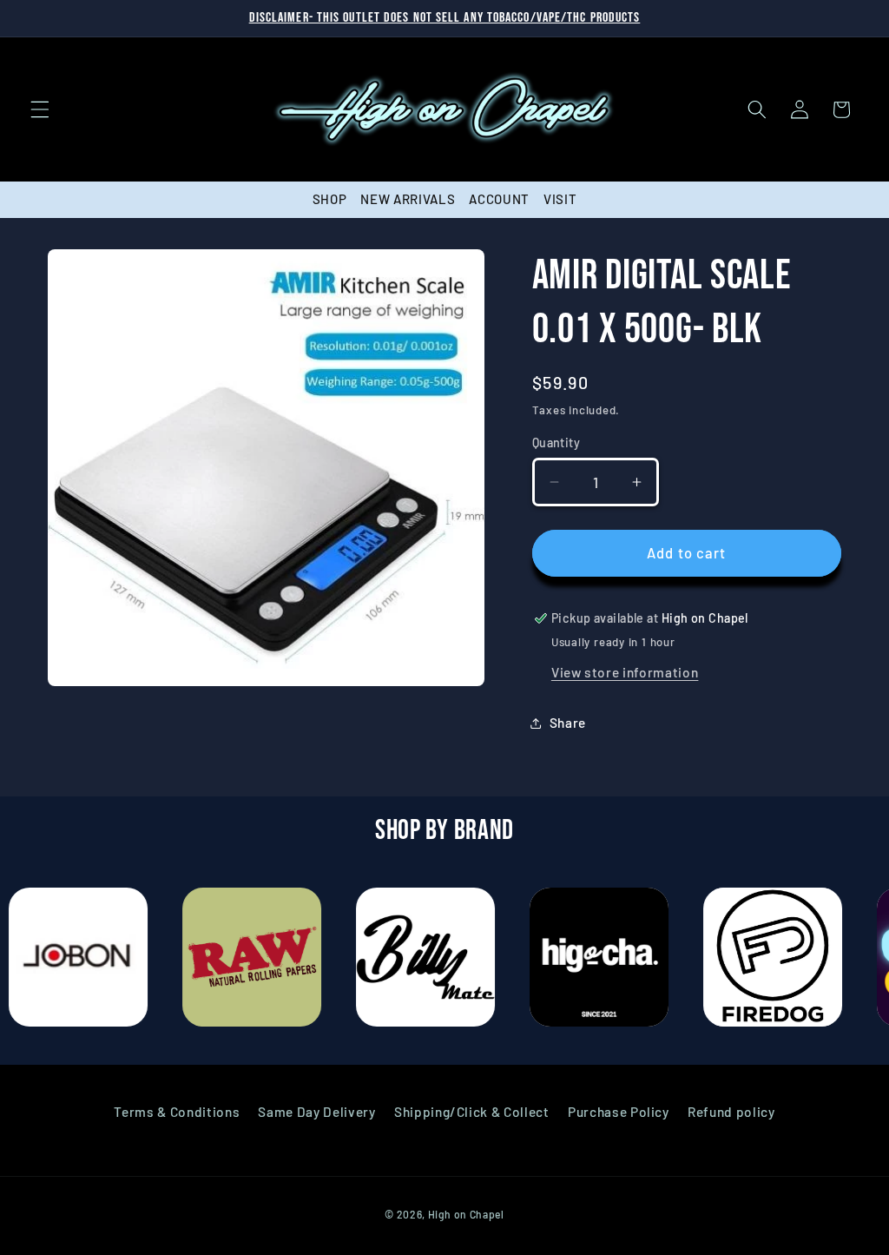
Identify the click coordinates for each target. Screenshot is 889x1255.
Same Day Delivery (316, 1112)
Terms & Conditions (177, 1112)
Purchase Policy (618, 1112)
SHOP (330, 199)
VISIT (559, 199)
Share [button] (568, 722)
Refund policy (731, 1112)
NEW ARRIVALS (407, 199)
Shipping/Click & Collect (472, 1112)
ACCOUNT (499, 199)
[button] (40, 109)
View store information (625, 672)
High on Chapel (466, 1214)
